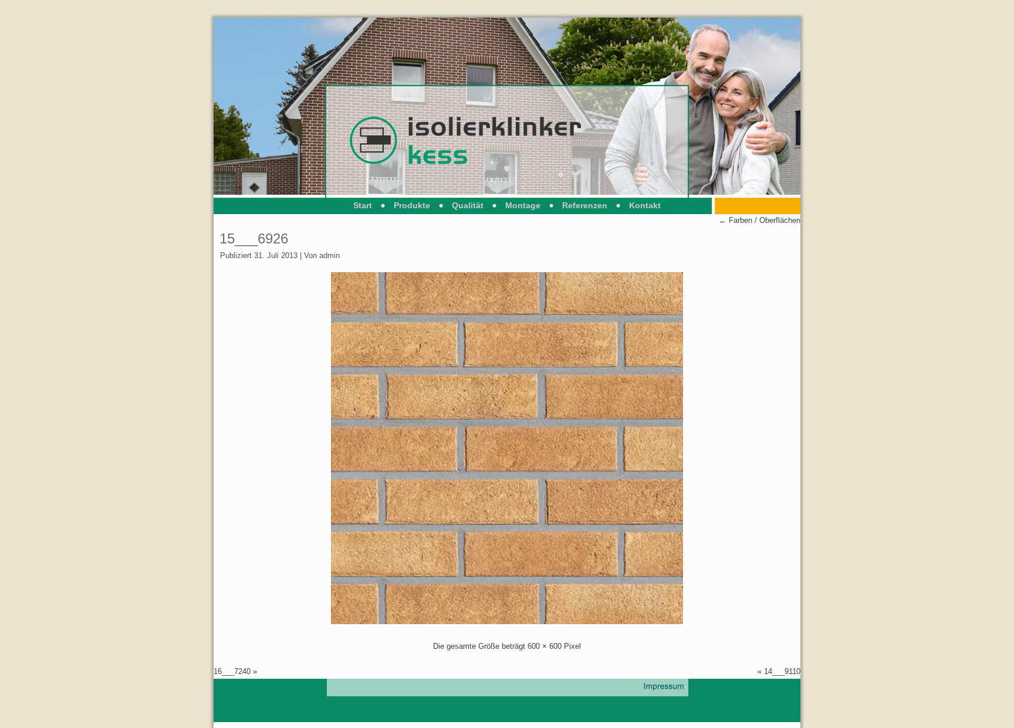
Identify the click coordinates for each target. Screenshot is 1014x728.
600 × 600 (545, 646)
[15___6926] (507, 621)
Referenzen (584, 205)
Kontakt (645, 205)
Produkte (412, 205)
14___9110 (782, 671)
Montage (522, 205)
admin (329, 255)
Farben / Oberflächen (759, 220)
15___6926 (253, 238)
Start (362, 205)
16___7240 (232, 671)
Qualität (468, 205)
